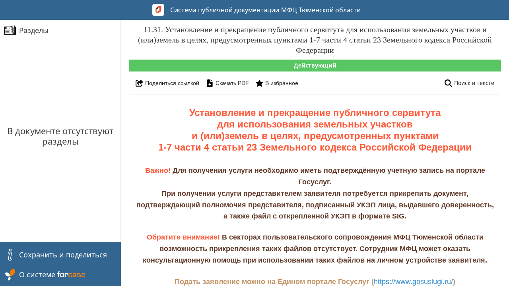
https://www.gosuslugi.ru (412, 282)
